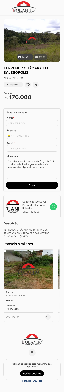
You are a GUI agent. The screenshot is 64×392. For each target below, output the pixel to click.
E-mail (11, 143)
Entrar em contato (17, 112)
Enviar (32, 185)
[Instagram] (32, 352)
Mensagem (13, 156)
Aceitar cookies (32, 373)
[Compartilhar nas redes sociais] (36, 85)
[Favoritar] (28, 85)
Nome (10, 117)
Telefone (12, 130)
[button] (32, 40)
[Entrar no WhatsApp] (53, 206)
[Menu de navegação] (5, 7)
